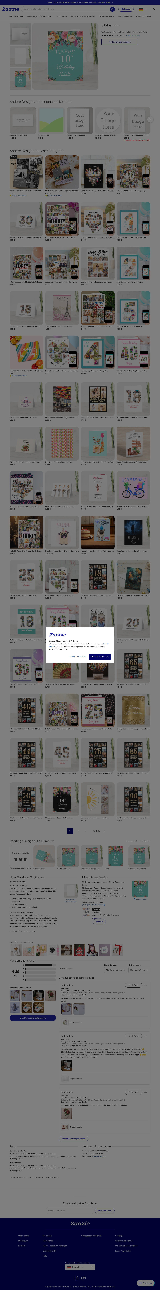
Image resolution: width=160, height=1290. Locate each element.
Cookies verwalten (78, 656)
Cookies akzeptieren (100, 656)
